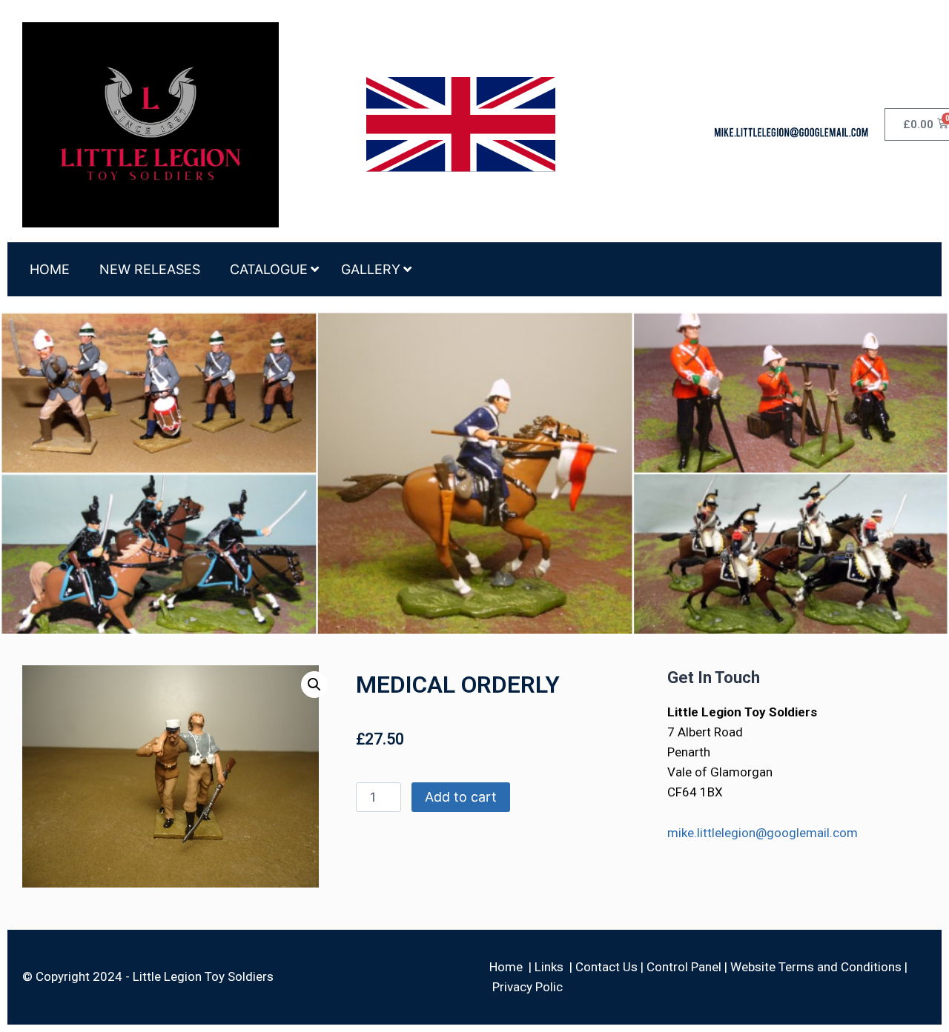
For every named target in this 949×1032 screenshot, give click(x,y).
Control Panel (684, 966)
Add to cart (461, 797)
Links (549, 966)
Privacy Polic (527, 986)
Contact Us (606, 966)
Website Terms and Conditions (816, 966)
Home (506, 966)
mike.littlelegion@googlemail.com (762, 832)
